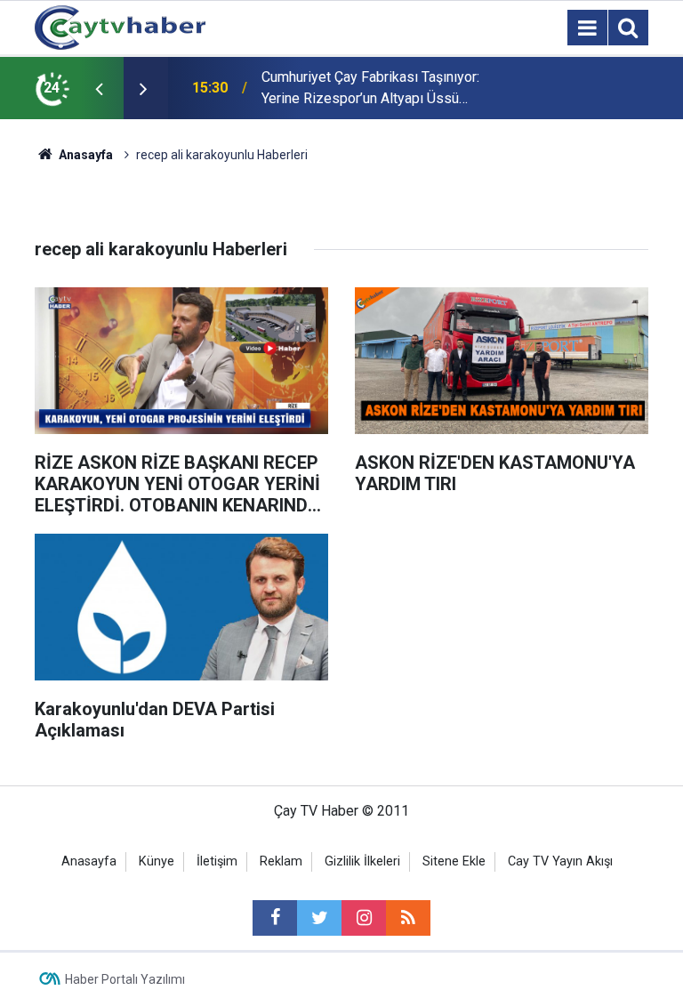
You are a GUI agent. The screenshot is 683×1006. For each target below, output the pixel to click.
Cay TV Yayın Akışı (560, 861)
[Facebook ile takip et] (275, 918)
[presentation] (98, 88)
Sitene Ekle (454, 861)
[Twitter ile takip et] (319, 918)
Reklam (281, 861)
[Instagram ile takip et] (364, 918)
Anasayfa (89, 861)
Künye (156, 861)
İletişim (217, 861)
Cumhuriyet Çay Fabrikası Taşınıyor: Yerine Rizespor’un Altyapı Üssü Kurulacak (370, 88)
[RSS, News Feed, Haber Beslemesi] (408, 918)
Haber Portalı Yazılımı (125, 979)
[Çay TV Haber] (120, 26)
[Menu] (587, 28)
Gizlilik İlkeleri (362, 861)
